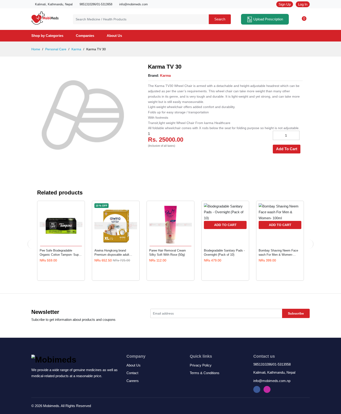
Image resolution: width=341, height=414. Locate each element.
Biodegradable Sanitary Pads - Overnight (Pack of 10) (224, 252)
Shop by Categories (47, 36)
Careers (132, 381)
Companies (85, 36)
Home (35, 49)
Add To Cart (286, 149)
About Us (114, 36)
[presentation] (32, 244)
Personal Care (55, 49)
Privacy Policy (201, 365)
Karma (76, 49)
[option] (82, 115)
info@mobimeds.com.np (271, 381)
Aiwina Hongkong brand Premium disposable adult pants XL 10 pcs (111, 253)
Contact (132, 373)
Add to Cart (225, 225)
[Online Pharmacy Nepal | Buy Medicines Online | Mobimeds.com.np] (44, 17)
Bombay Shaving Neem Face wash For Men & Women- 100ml (278, 253)
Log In (302, 4)
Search (219, 19)
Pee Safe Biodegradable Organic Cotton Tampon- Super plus (60, 253)
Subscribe (296, 313)
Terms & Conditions (204, 373)
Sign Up (285, 4)
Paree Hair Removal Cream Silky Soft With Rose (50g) (167, 252)
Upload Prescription (267, 19)
